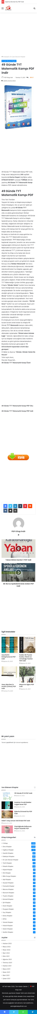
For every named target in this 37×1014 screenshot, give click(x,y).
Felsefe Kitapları (8, 866)
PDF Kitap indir (8, 77)
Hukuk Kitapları (8, 925)
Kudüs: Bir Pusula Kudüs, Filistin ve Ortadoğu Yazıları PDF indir (26, 658)
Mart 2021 (6, 975)
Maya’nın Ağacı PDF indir (26, 685)
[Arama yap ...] (34, 9)
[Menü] (3, 9)
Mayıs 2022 (6, 946)
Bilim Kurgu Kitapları (9, 876)
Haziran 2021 (7, 966)
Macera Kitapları (8, 889)
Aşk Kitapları (7, 879)
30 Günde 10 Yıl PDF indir (23, 793)
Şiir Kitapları (7, 902)
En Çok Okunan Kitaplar (17, 56)
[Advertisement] (18, 33)
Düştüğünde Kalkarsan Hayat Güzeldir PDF (23, 827)
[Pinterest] (25, 506)
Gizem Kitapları (8, 929)
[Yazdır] (15, 511)
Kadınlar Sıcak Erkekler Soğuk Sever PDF (22, 803)
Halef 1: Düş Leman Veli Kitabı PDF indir (17, 2)
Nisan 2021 (6, 972)
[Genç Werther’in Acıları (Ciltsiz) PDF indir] (10, 674)
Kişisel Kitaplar (7, 869)
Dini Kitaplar (7, 873)
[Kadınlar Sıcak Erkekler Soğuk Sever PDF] (7, 805)
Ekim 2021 (6, 956)
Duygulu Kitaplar (8, 909)
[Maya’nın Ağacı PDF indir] (27, 674)
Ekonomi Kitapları (8, 892)
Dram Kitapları (7, 906)
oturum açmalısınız (22, 742)
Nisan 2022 (6, 950)
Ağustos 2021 (7, 959)
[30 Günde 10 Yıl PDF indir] (7, 796)
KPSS (4, 919)
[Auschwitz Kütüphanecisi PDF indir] (10, 645)
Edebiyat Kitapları (8, 856)
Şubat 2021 (6, 978)
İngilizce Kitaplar (8, 850)
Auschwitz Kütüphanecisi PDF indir (9, 657)
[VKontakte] (5, 511)
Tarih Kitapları (7, 863)
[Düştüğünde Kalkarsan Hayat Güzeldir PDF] (7, 829)
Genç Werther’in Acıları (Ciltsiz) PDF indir (9, 686)
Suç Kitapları (7, 912)
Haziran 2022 (7, 943)
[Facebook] (5, 506)
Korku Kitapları (7, 916)
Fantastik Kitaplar (8, 886)
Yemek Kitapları (8, 922)
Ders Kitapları (7, 846)
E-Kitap (5, 843)
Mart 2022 (6, 953)
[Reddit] (30, 506)
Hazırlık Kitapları (8, 853)
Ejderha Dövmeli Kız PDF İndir (23, 812)
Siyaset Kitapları (8, 883)
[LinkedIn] (15, 506)
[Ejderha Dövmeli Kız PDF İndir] (7, 814)
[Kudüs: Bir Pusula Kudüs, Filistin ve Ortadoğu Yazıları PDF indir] (27, 645)
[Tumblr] (20, 506)
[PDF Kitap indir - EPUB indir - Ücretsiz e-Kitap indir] (8, 8)
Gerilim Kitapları (8, 932)
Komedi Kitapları (8, 899)
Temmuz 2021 (7, 962)
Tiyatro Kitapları (8, 896)
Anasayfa (6, 56)
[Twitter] (10, 506)
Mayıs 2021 (6, 969)
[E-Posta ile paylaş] (10, 511)
